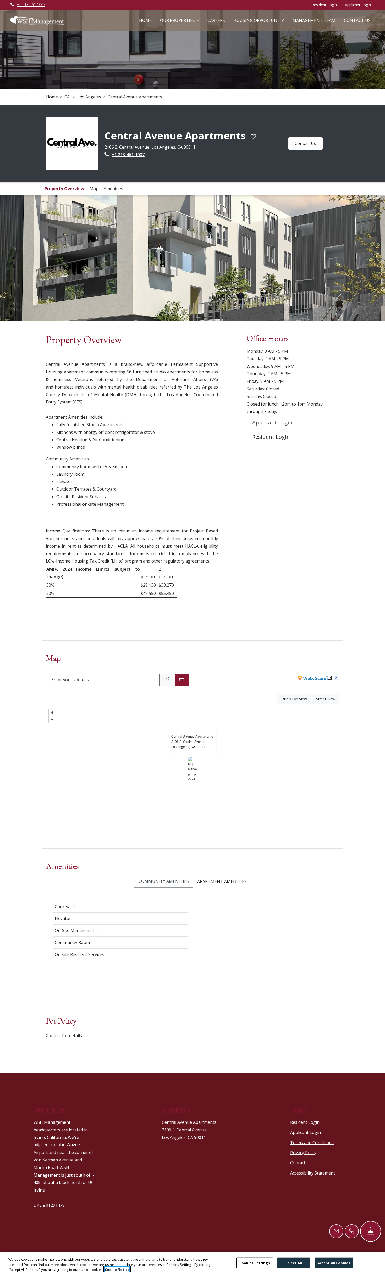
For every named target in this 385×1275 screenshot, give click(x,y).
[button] (192, 291)
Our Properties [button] (178, 20)
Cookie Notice (117, 1269)
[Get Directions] (182, 713)
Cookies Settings (254, 1262)
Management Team (314, 20)
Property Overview (64, 222)
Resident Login (326, 4)
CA (67, 97)
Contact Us (357, 20)
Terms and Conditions (312, 1176)
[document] (192, 802)
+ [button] (52, 746)
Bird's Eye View (296, 732)
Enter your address (70, 713)
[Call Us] (352, 1231)
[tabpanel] (192, 968)
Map (94, 222)
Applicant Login (360, 4)
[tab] (163, 915)
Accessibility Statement (312, 1206)
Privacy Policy (303, 1186)
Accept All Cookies (333, 1262)
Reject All (293, 1262)
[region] (192, 1263)
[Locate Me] (167, 713)
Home (145, 20)
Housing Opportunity (258, 20)
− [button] (52, 752)
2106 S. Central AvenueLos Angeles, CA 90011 (188, 777)
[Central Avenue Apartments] (192, 802)
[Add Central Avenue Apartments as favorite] (206, 159)
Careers (216, 20)
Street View (327, 732)
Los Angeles (89, 97)
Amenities (113, 222)
